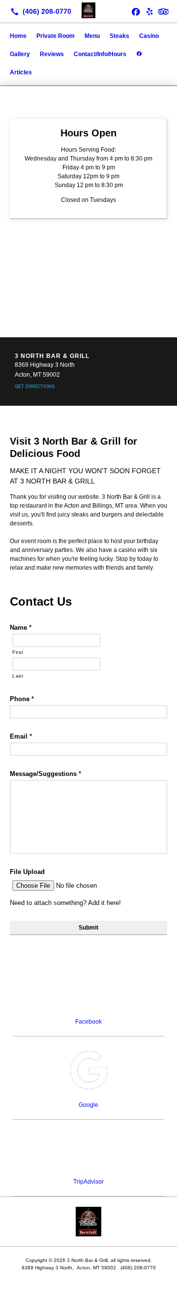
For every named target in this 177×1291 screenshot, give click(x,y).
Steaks (119, 35)
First (17, 652)
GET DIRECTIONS (35, 386)
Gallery (20, 54)
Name (20, 627)
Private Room (55, 35)
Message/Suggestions (45, 774)
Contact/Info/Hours (100, 54)
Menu (92, 35)
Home (18, 35)
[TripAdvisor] (163, 11)
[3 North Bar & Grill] (88, 10)
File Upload (27, 872)
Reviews (52, 54)
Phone (22, 699)
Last (18, 675)
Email (21, 736)
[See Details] (151, 364)
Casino (149, 35)
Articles (21, 72)
